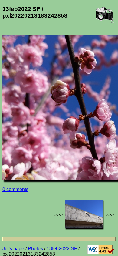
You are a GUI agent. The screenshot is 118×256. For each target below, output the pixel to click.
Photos (35, 248)
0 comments (15, 189)
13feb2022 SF (62, 248)
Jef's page (13, 248)
